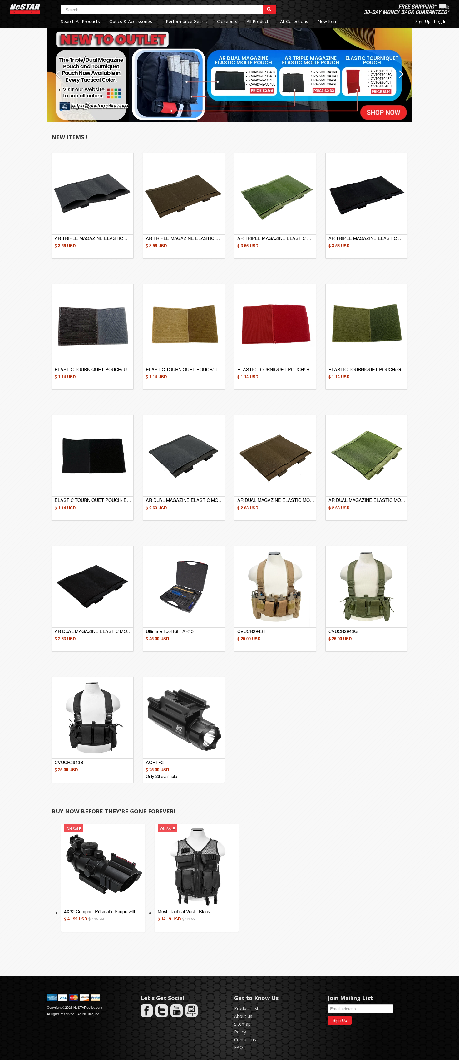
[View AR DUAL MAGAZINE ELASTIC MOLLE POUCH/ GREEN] (366, 455)
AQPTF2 (155, 762)
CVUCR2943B (69, 762)
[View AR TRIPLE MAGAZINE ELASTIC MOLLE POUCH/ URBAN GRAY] (92, 193)
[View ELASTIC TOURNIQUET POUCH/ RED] (275, 325)
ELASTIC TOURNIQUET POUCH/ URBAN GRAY (93, 369)
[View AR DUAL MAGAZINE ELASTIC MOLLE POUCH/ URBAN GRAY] (184, 455)
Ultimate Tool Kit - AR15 (170, 631)
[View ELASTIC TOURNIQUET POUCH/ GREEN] (366, 325)
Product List (246, 1008)
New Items (329, 21)
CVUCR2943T (251, 631)
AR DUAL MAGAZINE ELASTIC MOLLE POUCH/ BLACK (93, 631)
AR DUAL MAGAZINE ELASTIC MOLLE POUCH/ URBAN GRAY (184, 500)
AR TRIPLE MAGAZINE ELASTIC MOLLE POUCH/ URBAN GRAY (93, 238)
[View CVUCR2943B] (92, 717)
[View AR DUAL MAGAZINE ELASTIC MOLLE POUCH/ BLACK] (92, 586)
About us (243, 1016)
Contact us (245, 1040)
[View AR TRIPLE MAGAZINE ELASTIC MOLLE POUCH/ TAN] (184, 193)
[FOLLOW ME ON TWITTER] (161, 1010)
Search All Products (80, 21)
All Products (259, 21)
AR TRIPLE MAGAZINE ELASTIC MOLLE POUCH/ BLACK (366, 238)
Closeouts (227, 21)
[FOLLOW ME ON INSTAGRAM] (191, 1010)
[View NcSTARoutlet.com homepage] (25, 9)
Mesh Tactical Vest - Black (184, 911)
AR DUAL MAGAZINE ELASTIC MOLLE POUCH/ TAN (275, 500)
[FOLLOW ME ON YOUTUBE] (176, 1010)
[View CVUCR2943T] (275, 586)
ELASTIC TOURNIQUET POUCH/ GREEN (366, 369)
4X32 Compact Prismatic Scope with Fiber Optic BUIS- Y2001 (102, 911)
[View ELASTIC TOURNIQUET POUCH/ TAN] (184, 325)
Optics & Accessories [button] (131, 21)
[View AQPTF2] (184, 717)
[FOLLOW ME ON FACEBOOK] (147, 1010)
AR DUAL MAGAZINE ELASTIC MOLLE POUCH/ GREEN (366, 500)
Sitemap (242, 1024)
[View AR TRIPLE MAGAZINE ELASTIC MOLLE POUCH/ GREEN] (275, 193)
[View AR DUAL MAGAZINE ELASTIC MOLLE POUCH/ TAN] (275, 455)
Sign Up (423, 21)
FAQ (238, 1047)
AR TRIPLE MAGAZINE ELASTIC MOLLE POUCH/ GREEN (275, 238)
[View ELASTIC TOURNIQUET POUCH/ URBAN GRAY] (92, 325)
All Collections (294, 21)
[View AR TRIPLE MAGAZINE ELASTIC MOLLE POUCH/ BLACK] (366, 193)
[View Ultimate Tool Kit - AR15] (184, 586)
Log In (440, 21)
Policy (240, 1032)
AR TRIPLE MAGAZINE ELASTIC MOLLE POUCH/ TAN (184, 238)
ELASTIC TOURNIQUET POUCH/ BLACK (93, 500)
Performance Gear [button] (185, 21)
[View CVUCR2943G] (366, 586)
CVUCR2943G (343, 631)
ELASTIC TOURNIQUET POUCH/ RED (275, 369)
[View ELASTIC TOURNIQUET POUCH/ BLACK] (92, 455)
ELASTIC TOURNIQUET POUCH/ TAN (184, 369)
